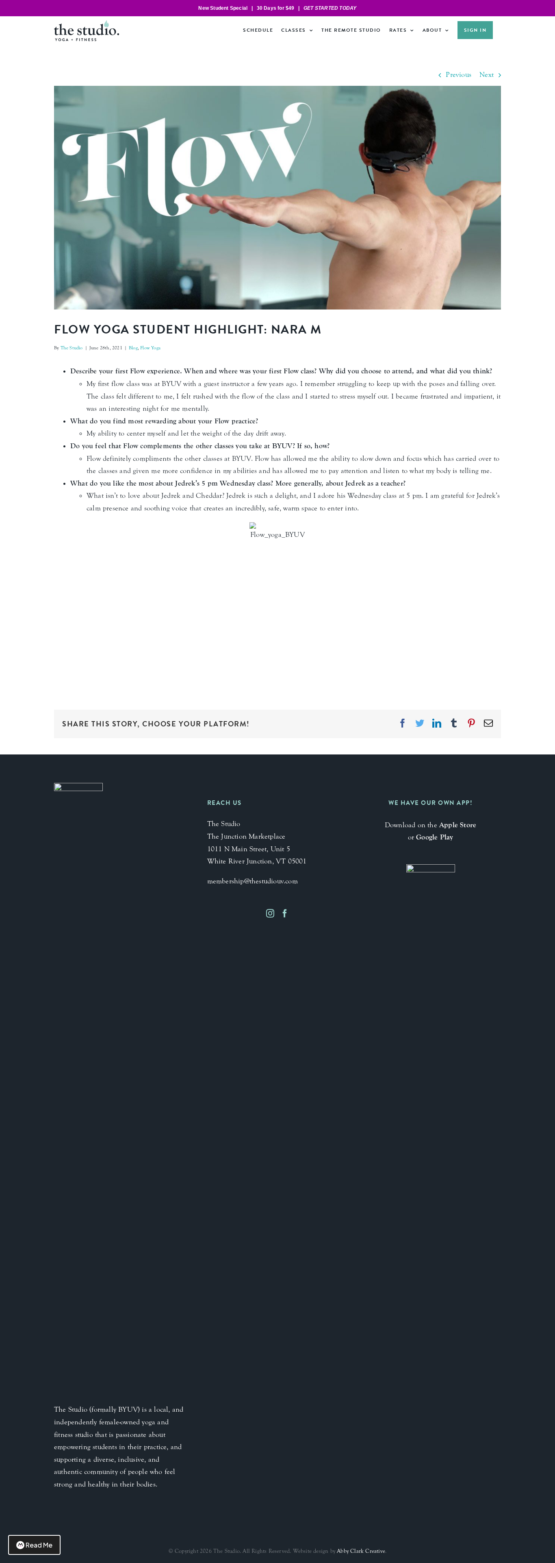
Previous (458, 74)
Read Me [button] (39, 1545)
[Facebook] (285, 913)
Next (486, 74)
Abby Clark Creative (361, 1551)
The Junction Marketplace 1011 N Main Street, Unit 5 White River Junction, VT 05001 (257, 848)
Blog (133, 348)
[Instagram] (270, 913)
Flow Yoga (150, 348)
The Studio (72, 348)
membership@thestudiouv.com (252, 881)
